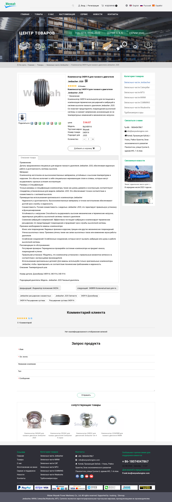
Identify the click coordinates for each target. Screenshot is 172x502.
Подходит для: (74, 135)
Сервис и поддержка (26, 471)
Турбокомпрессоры (133, 112)
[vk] (91, 476)
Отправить (86, 395)
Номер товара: (74, 132)
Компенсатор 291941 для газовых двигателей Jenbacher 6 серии (60, 435)
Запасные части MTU (134, 92)
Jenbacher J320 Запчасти (66, 296)
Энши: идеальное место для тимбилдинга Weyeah (138, 180)
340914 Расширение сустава (32, 300)
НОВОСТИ (97, 14)
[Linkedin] (82, 476)
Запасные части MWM (135, 97)
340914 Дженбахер (89, 296)
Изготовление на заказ (27, 467)
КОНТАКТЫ (113, 14)
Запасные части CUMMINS (137, 102)
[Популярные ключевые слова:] (73, 6)
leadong (113, 496)
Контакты (21, 478)
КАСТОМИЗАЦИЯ (67, 14)
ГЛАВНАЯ (25, 14)
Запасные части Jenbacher (137, 82)
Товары (20, 460)
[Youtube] (87, 476)
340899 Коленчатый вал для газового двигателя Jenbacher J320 (116, 288)
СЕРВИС (84, 14)
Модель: (71, 126)
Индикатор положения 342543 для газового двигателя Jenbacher (61, 288)
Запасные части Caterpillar (137, 87)
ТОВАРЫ (39, 14)
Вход (83, 6)
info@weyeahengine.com (137, 131)
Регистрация (93, 6)
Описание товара (28, 158)
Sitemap (121, 496)
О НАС (51, 14)
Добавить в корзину (83, 148)
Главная (20, 456)
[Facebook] (77, 476)
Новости (20, 474)
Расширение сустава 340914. (62, 300)
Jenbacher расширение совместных (35, 296)
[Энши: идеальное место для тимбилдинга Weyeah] (139, 177)
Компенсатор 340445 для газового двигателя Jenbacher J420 (34, 435)
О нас (19, 463)
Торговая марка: (75, 129)
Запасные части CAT (49, 463)
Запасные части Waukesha (137, 107)
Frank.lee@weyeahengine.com (136, 473)
